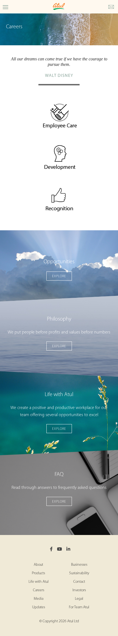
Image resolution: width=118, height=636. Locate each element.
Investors (79, 590)
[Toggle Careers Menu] (5, 6)
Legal (79, 599)
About (38, 565)
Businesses (79, 565)
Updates (38, 607)
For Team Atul (79, 607)
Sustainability (79, 573)
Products (38, 573)
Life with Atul (39, 582)
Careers (38, 590)
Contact (79, 582)
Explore (59, 276)
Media (38, 599)
